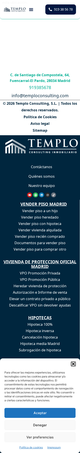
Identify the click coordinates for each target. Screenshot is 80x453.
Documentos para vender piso (40, 242)
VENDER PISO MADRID (43, 204)
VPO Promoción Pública (40, 279)
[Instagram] (47, 194)
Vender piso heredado (40, 217)
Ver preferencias (40, 437)
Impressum (54, 447)
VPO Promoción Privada (40, 273)
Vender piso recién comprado (40, 236)
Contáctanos (41, 166)
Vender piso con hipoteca (39, 223)
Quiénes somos (41, 176)
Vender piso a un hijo (40, 210)
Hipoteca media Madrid (40, 343)
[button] (73, 364)
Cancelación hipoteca (40, 337)
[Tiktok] (53, 194)
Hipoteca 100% (40, 324)
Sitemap (40, 130)
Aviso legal (40, 123)
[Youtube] (29, 194)
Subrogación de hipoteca (40, 350)
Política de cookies (31, 447)
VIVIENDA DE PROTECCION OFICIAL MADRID (40, 264)
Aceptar (40, 413)
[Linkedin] (41, 194)
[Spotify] (35, 194)
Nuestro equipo (41, 185)
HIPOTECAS (40, 318)
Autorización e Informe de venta (40, 292)
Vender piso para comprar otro (40, 249)
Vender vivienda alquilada (40, 230)
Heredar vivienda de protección (40, 286)
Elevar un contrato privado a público (39, 298)
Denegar (40, 425)
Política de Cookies (40, 116)
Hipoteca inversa (40, 330)
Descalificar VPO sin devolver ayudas (40, 305)
